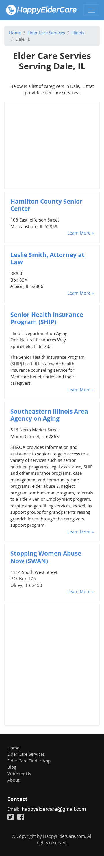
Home (15, 33)
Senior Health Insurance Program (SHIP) (46, 318)
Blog (11, 767)
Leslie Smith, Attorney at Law (47, 258)
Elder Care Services (46, 33)
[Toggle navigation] (91, 10)
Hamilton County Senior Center (46, 205)
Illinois (77, 33)
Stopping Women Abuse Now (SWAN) (45, 557)
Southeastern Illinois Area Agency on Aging (49, 415)
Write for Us (19, 774)
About (13, 780)
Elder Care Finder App (29, 761)
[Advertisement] (52, 145)
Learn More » (80, 233)
